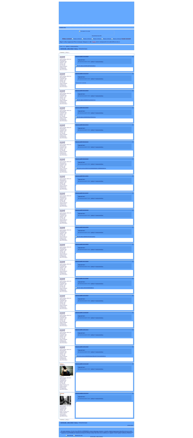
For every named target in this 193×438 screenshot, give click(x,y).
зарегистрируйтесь (74, 46)
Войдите (67, 46)
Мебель (76, 48)
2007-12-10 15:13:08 (84, 363)
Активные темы (63, 27)
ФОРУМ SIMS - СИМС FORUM (67, 48)
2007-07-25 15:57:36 (84, 73)
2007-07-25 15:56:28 (84, 56)
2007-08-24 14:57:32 (84, 124)
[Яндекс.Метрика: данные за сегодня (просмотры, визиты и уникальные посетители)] (69, 435)
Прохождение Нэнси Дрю (96, 35)
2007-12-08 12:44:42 (84, 346)
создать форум (130, 425)
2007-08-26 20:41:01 (84, 141)
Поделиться (78, 56)
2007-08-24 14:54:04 (84, 107)
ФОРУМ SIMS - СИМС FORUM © (96, 436)
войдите (92, 61)
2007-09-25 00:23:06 (84, 210)
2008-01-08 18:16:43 (84, 393)
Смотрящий (62, 56)
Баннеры (90, 25)
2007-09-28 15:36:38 (84, 227)
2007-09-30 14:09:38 (84, 244)
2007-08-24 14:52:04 (84, 90)
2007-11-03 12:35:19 (84, 295)
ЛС (90, 41)
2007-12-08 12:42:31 (84, 329)
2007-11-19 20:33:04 (84, 312)
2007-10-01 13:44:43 (84, 261)
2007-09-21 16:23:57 (84, 193)
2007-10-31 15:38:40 (84, 278)
